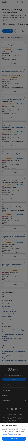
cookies (8, 428)
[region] (14, 433)
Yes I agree (14, 439)
